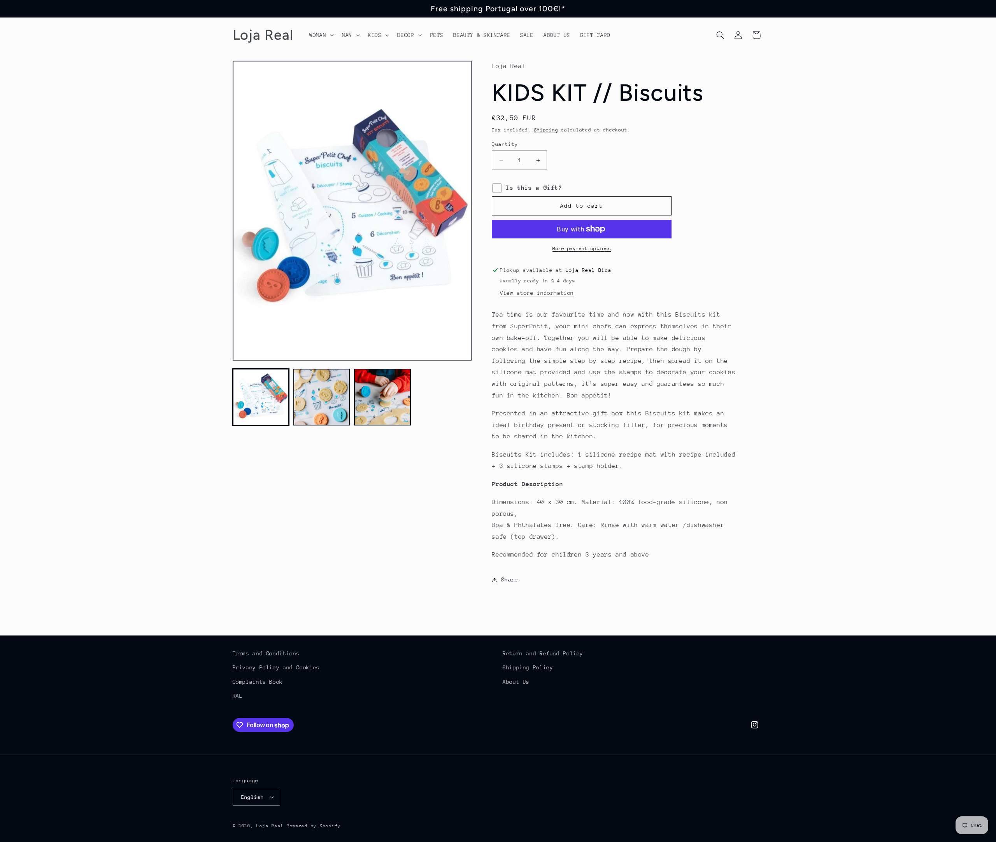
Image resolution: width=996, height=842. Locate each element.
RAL (238, 696)
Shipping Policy (528, 668)
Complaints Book (258, 682)
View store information (537, 293)
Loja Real (270, 825)
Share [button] (509, 579)
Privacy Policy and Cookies (276, 668)
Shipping (546, 130)
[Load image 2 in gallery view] (321, 397)
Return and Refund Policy (543, 653)
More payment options (581, 248)
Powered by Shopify (314, 825)
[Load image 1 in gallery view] (261, 397)
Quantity (505, 144)
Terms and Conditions (266, 653)
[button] (320, 35)
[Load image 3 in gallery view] (382, 397)
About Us (516, 682)
